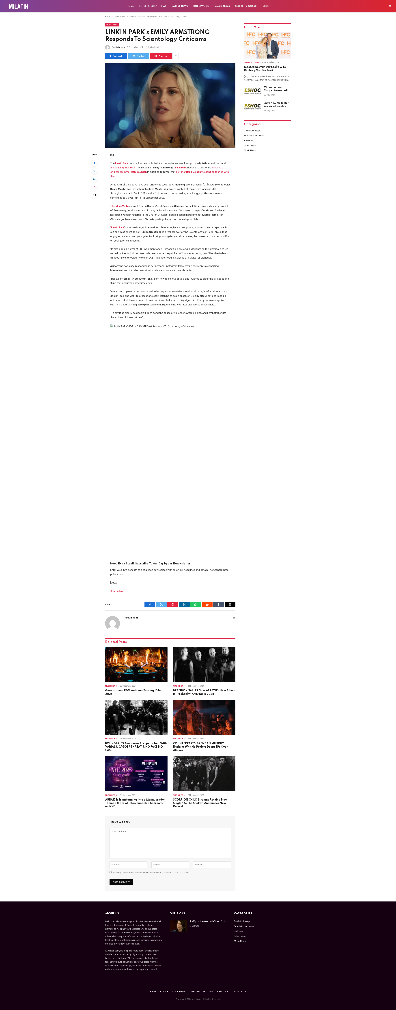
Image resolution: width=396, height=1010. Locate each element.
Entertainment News (153, 6)
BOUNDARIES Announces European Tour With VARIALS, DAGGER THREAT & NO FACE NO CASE (136, 747)
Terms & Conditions (201, 991)
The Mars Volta (119, 206)
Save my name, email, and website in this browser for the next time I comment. (151, 872)
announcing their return (123, 167)
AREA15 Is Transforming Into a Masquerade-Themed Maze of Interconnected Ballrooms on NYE (135, 803)
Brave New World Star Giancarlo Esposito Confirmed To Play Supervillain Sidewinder (276, 105)
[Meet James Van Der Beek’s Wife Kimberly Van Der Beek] (267, 45)
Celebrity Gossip (246, 6)
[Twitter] (94, 171)
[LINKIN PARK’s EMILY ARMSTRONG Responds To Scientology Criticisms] (170, 105)
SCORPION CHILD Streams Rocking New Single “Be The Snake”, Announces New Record (200, 803)
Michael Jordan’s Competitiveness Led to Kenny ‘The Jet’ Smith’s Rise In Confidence (277, 89)
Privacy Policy (159, 991)
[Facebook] (94, 163)
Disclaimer (178, 991)
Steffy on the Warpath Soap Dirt (207, 921)
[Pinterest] (94, 187)
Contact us (239, 991)
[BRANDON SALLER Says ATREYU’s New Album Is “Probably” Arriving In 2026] (204, 664)
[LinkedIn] (94, 179)
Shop (266, 6)
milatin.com (119, 47)
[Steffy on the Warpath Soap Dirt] (178, 926)
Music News (222, 6)
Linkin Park (121, 163)
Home (130, 6)
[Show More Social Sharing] (175, 56)
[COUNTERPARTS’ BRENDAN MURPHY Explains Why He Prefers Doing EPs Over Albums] (204, 717)
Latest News (180, 6)
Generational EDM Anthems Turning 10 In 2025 (133, 692)
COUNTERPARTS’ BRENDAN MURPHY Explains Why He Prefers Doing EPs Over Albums (200, 747)
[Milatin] (19, 6)
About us (222, 991)
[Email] (94, 195)
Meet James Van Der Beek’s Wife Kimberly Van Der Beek (265, 69)
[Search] (389, 6)
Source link (116, 591)
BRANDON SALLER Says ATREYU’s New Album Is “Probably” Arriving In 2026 (204, 692)
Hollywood (201, 6)
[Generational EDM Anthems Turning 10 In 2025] (136, 664)
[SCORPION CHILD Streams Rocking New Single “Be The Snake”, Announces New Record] (204, 773)
